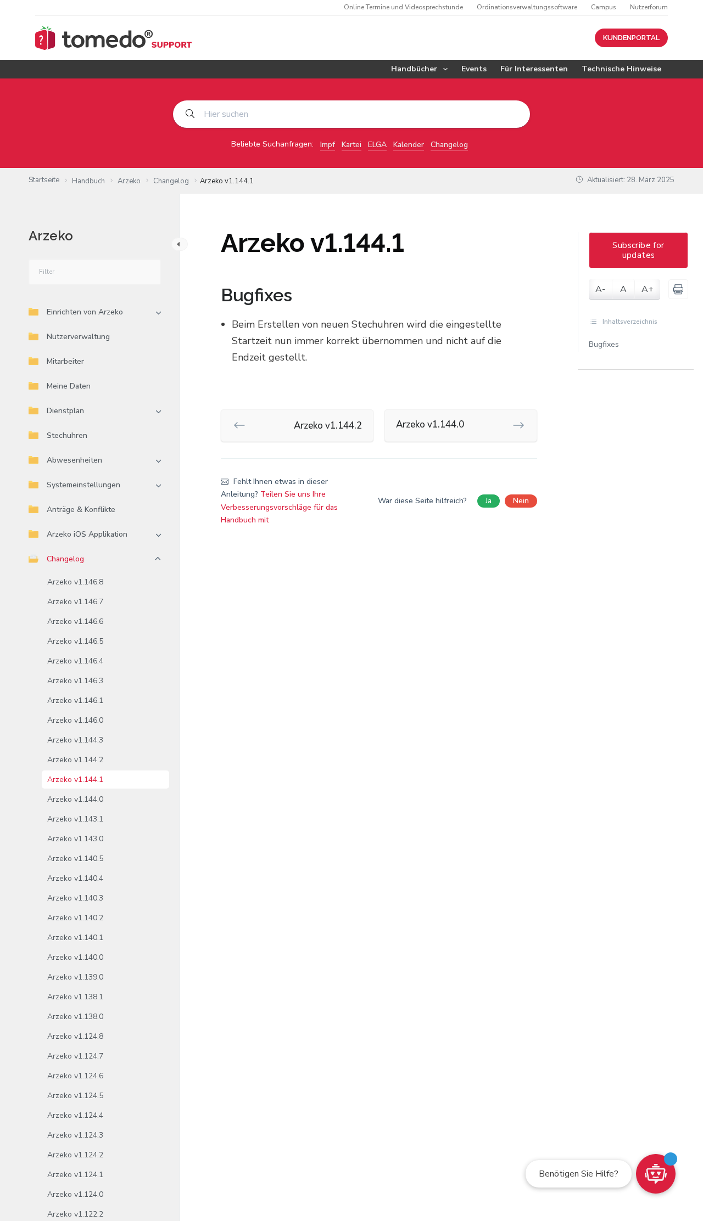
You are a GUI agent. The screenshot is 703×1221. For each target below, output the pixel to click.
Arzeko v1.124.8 (75, 1036)
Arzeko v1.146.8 (75, 582)
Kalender (408, 144)
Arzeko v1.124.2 (75, 1155)
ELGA (377, 144)
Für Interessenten (534, 69)
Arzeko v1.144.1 (75, 779)
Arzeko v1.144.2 (75, 760)
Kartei (351, 144)
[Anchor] (301, 295)
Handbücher (414, 69)
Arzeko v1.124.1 (75, 1174)
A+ (647, 289)
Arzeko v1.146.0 (75, 720)
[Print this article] (678, 289)
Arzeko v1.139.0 (75, 977)
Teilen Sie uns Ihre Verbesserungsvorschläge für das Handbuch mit (279, 507)
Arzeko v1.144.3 (75, 740)
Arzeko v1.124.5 (75, 1095)
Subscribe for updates (638, 250)
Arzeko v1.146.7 (75, 602)
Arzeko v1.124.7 (75, 1056)
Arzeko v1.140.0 (75, 957)
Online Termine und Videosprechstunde (403, 7)
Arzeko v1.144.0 (75, 799)
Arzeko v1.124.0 (75, 1194)
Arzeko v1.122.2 (75, 1214)
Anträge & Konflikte (81, 509)
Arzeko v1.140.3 (75, 898)
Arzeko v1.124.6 (75, 1076)
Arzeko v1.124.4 (75, 1115)
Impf (327, 144)
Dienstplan (65, 411)
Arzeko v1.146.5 (75, 641)
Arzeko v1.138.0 (75, 1016)
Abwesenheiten (74, 460)
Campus (603, 7)
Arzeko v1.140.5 (75, 858)
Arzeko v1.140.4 (75, 878)
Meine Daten (69, 386)
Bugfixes (604, 344)
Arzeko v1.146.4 (75, 661)
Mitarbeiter (65, 361)
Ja (489, 501)
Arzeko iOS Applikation (87, 534)
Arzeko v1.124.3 (75, 1135)
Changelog (449, 144)
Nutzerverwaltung (78, 336)
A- (600, 289)
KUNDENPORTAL (631, 37)
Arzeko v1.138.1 (75, 997)
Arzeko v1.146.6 (75, 621)
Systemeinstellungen (83, 485)
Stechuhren (67, 435)
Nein (521, 501)
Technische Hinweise (621, 69)
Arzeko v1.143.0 (75, 839)
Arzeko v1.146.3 (75, 681)
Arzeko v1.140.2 (75, 918)
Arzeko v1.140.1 (75, 937)
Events (474, 69)
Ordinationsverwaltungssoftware (527, 7)
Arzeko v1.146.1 (75, 700)
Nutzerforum (649, 7)
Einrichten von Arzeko (85, 312)
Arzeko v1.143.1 (75, 819)
